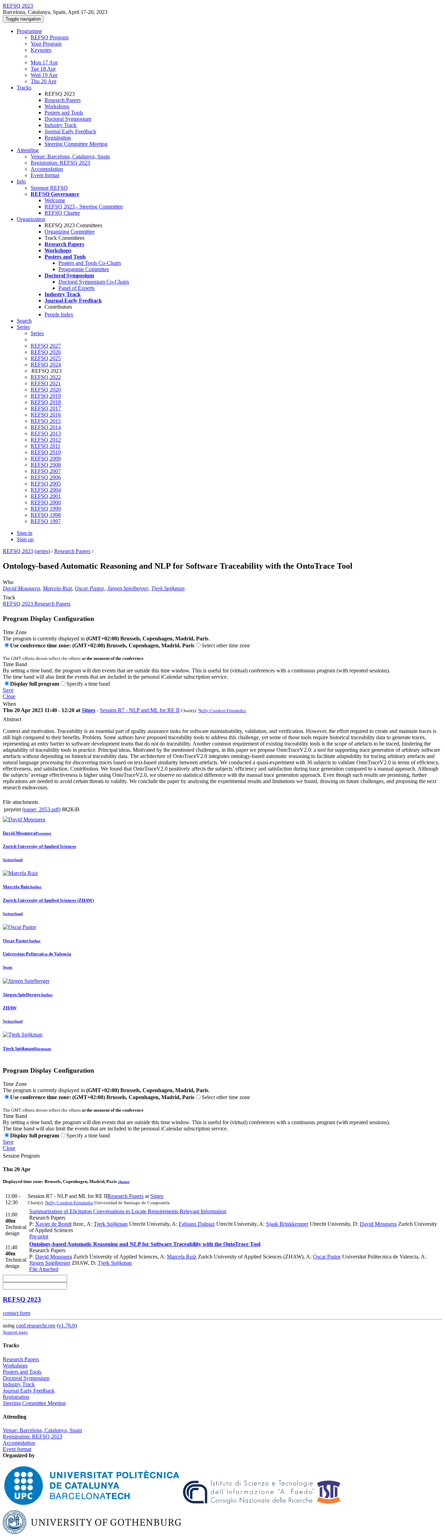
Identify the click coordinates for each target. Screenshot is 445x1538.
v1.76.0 (66, 1325)
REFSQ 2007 (46, 471)
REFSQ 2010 (46, 452)
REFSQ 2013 (46, 433)
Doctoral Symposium (67, 119)
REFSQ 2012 (46, 440)
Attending (28, 150)
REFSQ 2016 (46, 415)
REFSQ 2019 (46, 396)
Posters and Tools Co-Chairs (89, 263)
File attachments (20, 802)
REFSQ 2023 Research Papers (37, 604)
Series (37, 333)
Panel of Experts (76, 288)
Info (21, 181)
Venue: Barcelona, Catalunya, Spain (70, 156)
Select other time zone (226, 645)
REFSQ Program (49, 37)
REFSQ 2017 (46, 408)
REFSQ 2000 (46, 502)
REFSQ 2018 (46, 402)
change (124, 1182)
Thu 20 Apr (43, 81)
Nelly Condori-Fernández (222, 710)
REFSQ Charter (62, 213)
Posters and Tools (63, 113)
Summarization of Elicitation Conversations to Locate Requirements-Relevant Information (127, 1211)
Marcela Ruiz (57, 588)
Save (8, 690)
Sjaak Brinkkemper (287, 1224)
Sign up (25, 539)
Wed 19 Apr (44, 75)
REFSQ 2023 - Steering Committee (83, 207)
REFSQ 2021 (46, 383)
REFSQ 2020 (46, 390)
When (9, 704)
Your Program (46, 44)
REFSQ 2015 (46, 421)
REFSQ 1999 (46, 509)
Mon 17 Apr (44, 62)
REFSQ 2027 (46, 346)
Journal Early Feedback (70, 131)
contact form (16, 1313)
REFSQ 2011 (45, 446)
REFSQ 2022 (46, 377)
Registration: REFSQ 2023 (60, 163)
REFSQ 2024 (46, 365)
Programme (29, 31)
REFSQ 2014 (46, 427)
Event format (45, 175)
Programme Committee (83, 269)
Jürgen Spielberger (127, 588)
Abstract (12, 719)
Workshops (56, 106)
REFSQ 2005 (46, 484)
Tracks (24, 87)
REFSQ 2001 (46, 496)
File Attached (43, 1269)
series (42, 551)
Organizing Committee (69, 232)
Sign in (24, 533)
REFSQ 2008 (46, 465)
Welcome (54, 200)
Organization (31, 219)
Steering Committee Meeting (75, 144)
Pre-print (38, 1236)
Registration (57, 138)
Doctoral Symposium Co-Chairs (93, 282)
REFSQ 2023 (18, 551)
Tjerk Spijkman (168, 588)
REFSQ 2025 (46, 358)
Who (8, 582)
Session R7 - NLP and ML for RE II (139, 710)
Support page (15, 1332)
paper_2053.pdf (41, 809)
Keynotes (41, 50)
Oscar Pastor (89, 588)
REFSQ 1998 (46, 515)
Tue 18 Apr (43, 69)
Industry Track (60, 125)
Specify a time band (88, 684)
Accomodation (47, 169)
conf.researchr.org (35, 1325)
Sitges (88, 710)
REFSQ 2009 (46, 459)
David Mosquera (21, 588)
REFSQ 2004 (46, 490)
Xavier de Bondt (53, 1224)
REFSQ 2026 (46, 352)
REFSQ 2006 (46, 477)
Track (9, 597)
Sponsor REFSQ (49, 188)
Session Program (21, 1156)
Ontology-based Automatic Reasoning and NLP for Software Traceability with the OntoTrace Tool (144, 1244)
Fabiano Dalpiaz (197, 1224)
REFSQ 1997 (46, 521)
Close (9, 696)
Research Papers (62, 100)
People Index (58, 314)
